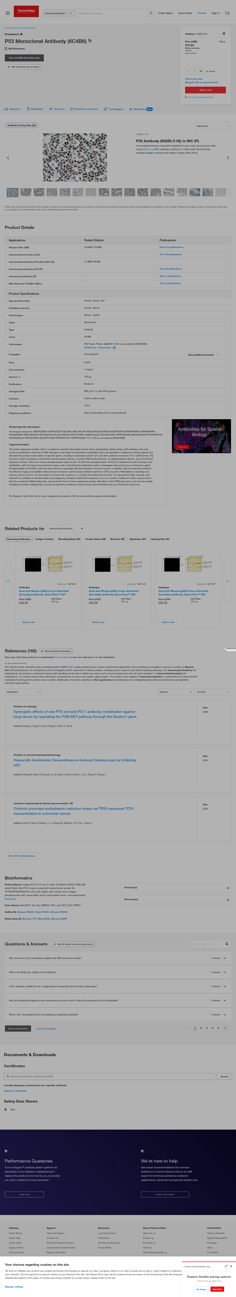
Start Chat (217, 1289)
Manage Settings (14, 1286)
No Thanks (201, 1289)
